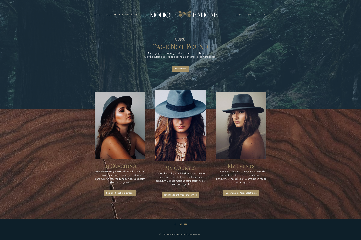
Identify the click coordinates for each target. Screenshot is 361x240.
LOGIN (265, 14)
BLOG (238, 14)
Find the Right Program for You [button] (180, 195)
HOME (97, 14)
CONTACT (251, 14)
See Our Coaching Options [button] (120, 193)
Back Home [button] (180, 68)
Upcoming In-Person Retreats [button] (241, 193)
